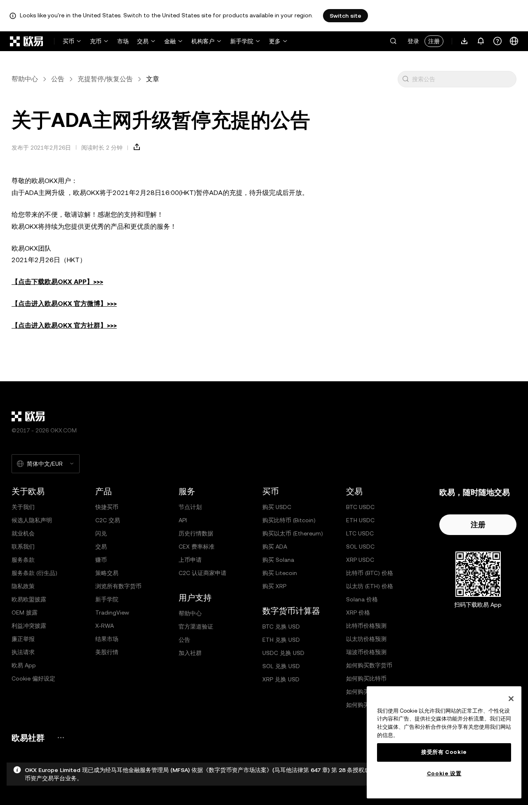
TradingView (112, 612)
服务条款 (23, 559)
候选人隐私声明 (32, 520)
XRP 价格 (358, 612)
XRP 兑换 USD (280, 679)
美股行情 (106, 652)
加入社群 (190, 653)
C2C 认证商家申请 (202, 573)
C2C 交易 (107, 520)
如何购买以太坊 (366, 691)
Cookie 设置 (444, 773)
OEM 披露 (25, 612)
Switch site (345, 15)
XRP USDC (360, 559)
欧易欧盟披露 (29, 599)
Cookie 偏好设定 (33, 678)
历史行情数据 (196, 533)
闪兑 (101, 533)
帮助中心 (25, 79)
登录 (413, 41)
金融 (170, 41)
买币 (68, 41)
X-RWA (104, 625)
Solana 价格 (362, 599)
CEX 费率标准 (196, 546)
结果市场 (106, 639)
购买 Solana (278, 559)
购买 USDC (276, 507)
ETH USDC (360, 520)
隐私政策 (23, 586)
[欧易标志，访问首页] (27, 41)
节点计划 (190, 507)
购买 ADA (274, 546)
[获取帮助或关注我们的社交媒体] (497, 41)
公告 (57, 79)
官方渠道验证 (196, 626)
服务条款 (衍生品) (34, 573)
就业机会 (23, 533)
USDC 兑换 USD (283, 653)
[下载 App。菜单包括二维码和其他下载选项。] (464, 41)
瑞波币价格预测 (366, 652)
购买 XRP (274, 586)
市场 (123, 41)
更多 (274, 41)
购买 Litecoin (279, 573)
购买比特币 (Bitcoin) (289, 520)
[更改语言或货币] (514, 41)
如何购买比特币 (366, 678)
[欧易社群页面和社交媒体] (60, 737)
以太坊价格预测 (366, 639)
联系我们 (23, 546)
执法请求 (23, 652)
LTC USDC (360, 533)
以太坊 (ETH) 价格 (369, 586)
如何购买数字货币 (369, 665)
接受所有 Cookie (444, 752)
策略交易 (106, 573)
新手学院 (241, 41)
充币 (95, 41)
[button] (393, 41)
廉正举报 (23, 639)
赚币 (101, 559)
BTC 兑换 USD (281, 626)
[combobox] (462, 79)
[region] (444, 742)
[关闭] (511, 699)
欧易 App (24, 665)
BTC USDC (360, 507)
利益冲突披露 (29, 625)
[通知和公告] (481, 41)
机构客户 (202, 41)
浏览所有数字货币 (118, 586)
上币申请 (190, 559)
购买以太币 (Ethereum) (292, 533)
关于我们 (23, 507)
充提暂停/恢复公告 (105, 79)
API (183, 520)
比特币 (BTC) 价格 (369, 573)
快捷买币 (106, 507)
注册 (434, 41)
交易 (142, 41)
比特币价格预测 (366, 625)
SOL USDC (360, 546)
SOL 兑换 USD (281, 666)
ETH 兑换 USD (281, 639)
